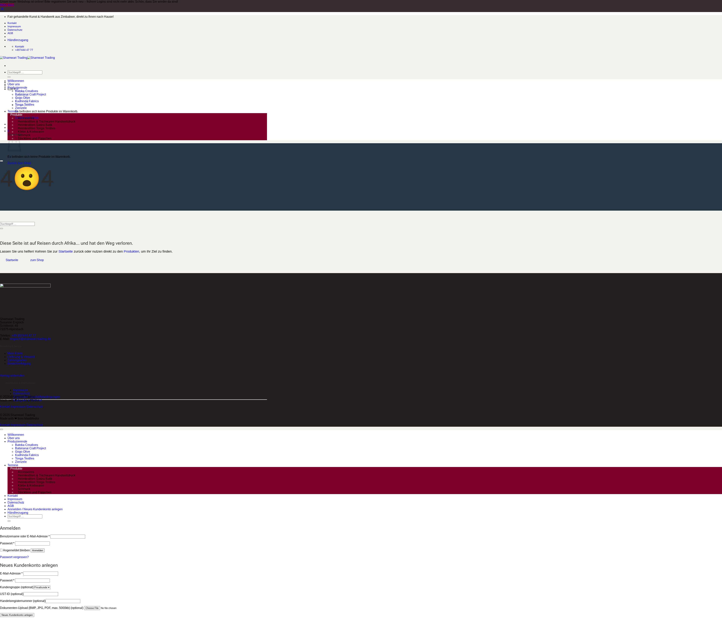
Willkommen (16, 80)
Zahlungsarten (17, 360)
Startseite (65, 251)
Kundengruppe (16, 587)
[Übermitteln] (9, 77)
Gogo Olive (22, 451)
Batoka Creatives (26, 444)
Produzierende (17, 87)
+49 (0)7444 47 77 (24, 335)
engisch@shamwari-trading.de (30, 338)
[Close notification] (2, 10)
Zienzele (21, 108)
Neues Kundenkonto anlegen (17, 615)
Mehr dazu (7, 5)
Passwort (7, 543)
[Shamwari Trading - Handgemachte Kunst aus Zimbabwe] (27, 57)
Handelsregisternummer (23, 600)
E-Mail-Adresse (11, 573)
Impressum (14, 26)
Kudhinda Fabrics (27, 455)
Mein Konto (15, 353)
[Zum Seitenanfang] (1, 429)
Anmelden (37, 550)
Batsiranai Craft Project (30, 94)
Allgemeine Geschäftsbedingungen (36, 396)
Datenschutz (15, 29)
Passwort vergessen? (14, 557)
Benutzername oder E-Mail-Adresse (25, 536)
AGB (10, 33)
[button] (8, 131)
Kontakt (12, 22)
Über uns (14, 84)
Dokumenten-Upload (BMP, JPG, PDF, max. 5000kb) (41, 607)
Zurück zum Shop (19, 163)
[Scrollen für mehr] (1, 160)
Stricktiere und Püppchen (35, 138)
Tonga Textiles (24, 458)
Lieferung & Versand (21, 356)
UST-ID (11, 594)
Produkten (131, 251)
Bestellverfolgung (19, 363)
